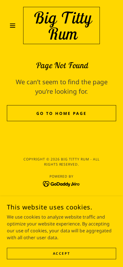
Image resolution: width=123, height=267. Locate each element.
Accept (61, 253)
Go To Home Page (61, 113)
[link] (61, 25)
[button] (15, 25)
